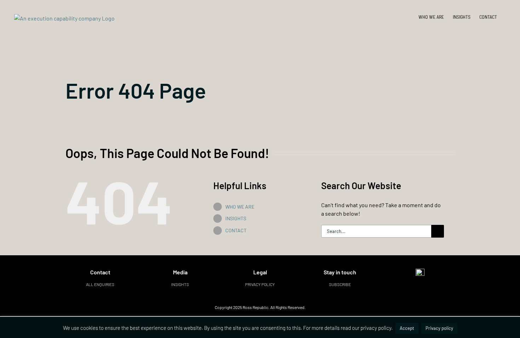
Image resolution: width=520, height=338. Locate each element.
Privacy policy (260, 284)
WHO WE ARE (239, 207)
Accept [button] (407, 328)
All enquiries (100, 284)
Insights (180, 284)
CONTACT (236, 230)
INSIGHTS (235, 218)
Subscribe (340, 284)
